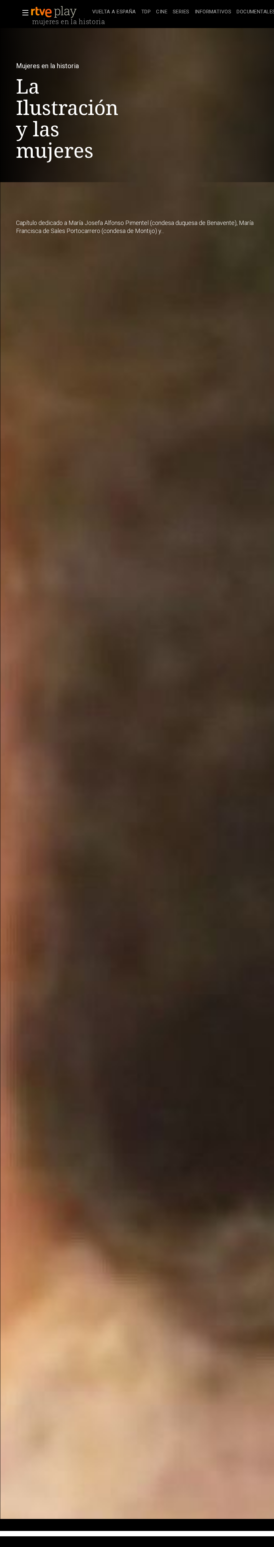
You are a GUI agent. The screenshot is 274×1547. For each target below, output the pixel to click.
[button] (23, 12)
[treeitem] (114, 12)
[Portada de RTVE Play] (54, 12)
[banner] (60, 12)
